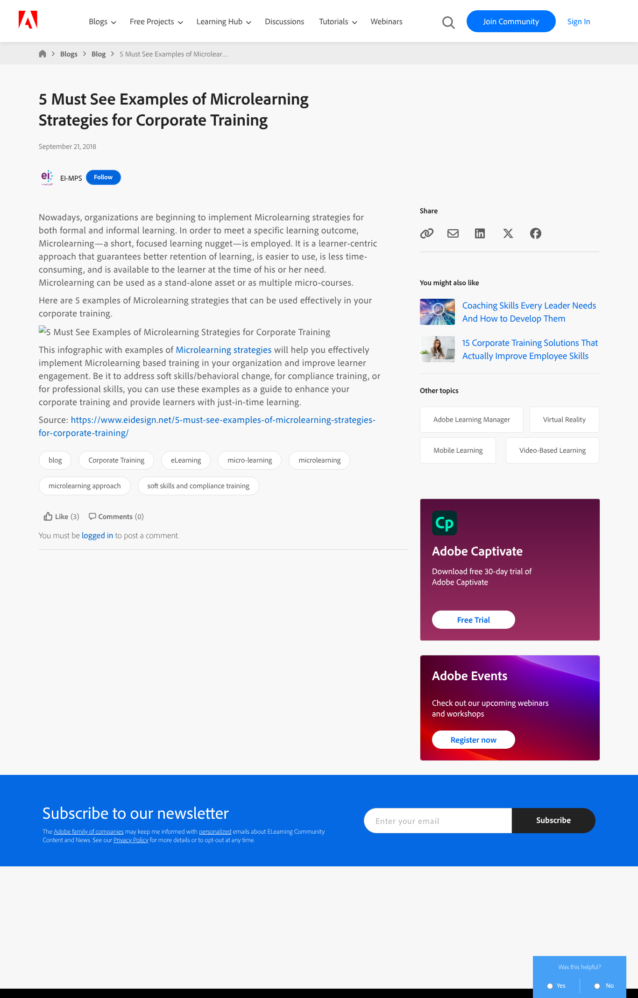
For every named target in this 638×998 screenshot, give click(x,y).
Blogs (98, 21)
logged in (97, 535)
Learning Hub (221, 21)
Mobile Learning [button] (457, 450)
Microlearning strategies (224, 349)
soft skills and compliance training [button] (198, 485)
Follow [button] (103, 177)
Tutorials (334, 21)
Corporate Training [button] (116, 459)
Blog (99, 53)
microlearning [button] (319, 459)
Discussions (284, 21)
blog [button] (55, 459)
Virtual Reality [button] (564, 419)
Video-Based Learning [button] (552, 450)
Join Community (511, 21)
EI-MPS (71, 178)
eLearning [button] (186, 459)
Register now (474, 739)
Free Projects (153, 21)
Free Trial (473, 619)
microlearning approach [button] (85, 485)
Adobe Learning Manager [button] (471, 419)
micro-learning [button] (249, 459)
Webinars (387, 21)
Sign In (578, 21)
